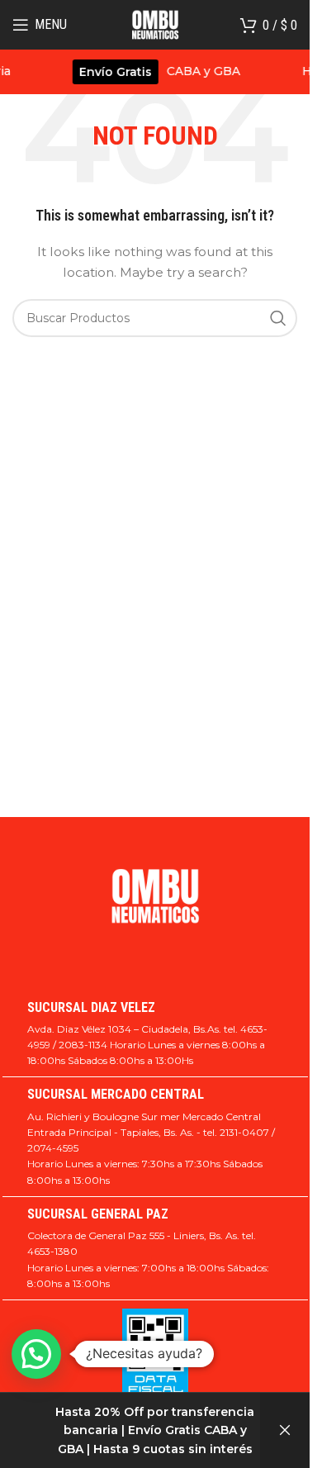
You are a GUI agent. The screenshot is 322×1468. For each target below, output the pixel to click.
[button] (36, 1354)
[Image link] (155, 904)
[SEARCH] (278, 318)
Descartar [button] (285, 1430)
